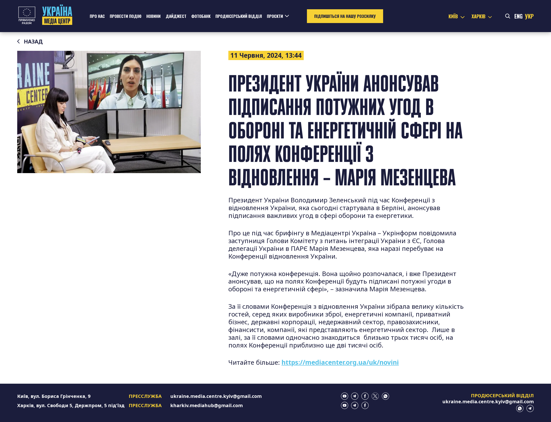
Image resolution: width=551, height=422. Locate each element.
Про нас (97, 16)
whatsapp (385, 396)
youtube (344, 396)
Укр (529, 16)
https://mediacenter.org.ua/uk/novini (340, 362)
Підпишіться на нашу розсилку (345, 16)
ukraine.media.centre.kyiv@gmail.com (216, 396)
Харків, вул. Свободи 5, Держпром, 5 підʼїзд (71, 405)
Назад (33, 41)
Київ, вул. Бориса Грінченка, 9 (53, 396)
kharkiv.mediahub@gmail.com (206, 405)
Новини (153, 16)
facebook (365, 396)
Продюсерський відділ (238, 16)
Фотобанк (200, 16)
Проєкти (275, 16)
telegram (354, 396)
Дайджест (176, 16)
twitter (375, 396)
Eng (518, 16)
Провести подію (125, 16)
